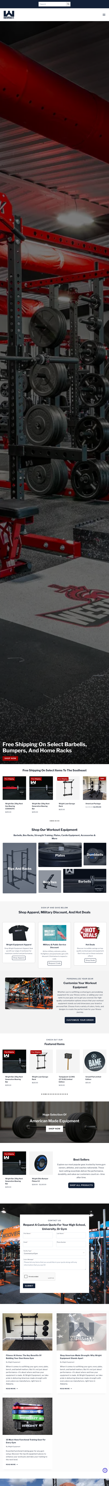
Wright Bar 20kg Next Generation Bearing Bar (14, 1181)
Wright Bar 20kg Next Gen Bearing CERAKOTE (94, 806)
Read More (12, 1388)
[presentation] (27, 1332)
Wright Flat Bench (66, 1077)
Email (26, 1242)
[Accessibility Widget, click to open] (105, 1470)
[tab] (50, 820)
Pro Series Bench (92, 1077)
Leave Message (29, 1259)
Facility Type (28, 1251)
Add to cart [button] (10, 810)
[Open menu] (103, 15)
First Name (27, 1233)
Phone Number (61, 1242)
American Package (12, 804)
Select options (66, 812)
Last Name (60, 1233)
